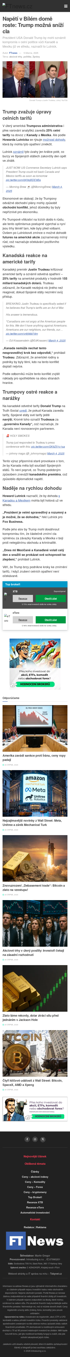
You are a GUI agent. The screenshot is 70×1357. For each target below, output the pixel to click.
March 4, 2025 (57, 340)
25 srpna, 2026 (11, 1024)
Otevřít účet (51, 598)
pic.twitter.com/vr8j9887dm (22, 334)
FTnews (13, 52)
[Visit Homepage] (17, 6)
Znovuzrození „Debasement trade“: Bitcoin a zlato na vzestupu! (34, 887)
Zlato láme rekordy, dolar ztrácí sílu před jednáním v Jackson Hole (31, 1017)
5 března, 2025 (31, 52)
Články (35, 1171)
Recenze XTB (35, 1202)
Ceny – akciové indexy (35, 1177)
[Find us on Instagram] (35, 1139)
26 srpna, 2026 (11, 765)
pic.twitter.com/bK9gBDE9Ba (23, 180)
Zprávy (36, 56)
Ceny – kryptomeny (35, 1192)
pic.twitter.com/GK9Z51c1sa (48, 447)
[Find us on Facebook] (27, 1139)
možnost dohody (54, 139)
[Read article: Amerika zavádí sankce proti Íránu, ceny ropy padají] (35, 728)
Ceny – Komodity (35, 1182)
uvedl (23, 410)
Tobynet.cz (56, 1273)
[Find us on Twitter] (43, 1139)
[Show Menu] (65, 6)
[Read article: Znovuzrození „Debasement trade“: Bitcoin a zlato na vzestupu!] (35, 858)
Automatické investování (35, 1212)
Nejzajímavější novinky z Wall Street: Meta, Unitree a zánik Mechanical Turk (32, 822)
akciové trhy (15, 56)
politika (27, 56)
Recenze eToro (35, 1207)
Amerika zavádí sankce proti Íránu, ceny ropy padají (34, 757)
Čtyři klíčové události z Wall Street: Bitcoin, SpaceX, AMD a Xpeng (32, 1082)
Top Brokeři (35, 1197)
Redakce (29, 1227)
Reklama (41, 1227)
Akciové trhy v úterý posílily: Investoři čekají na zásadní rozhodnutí (33, 952)
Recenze (23, 598)
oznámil (18, 151)
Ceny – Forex (35, 1187)
